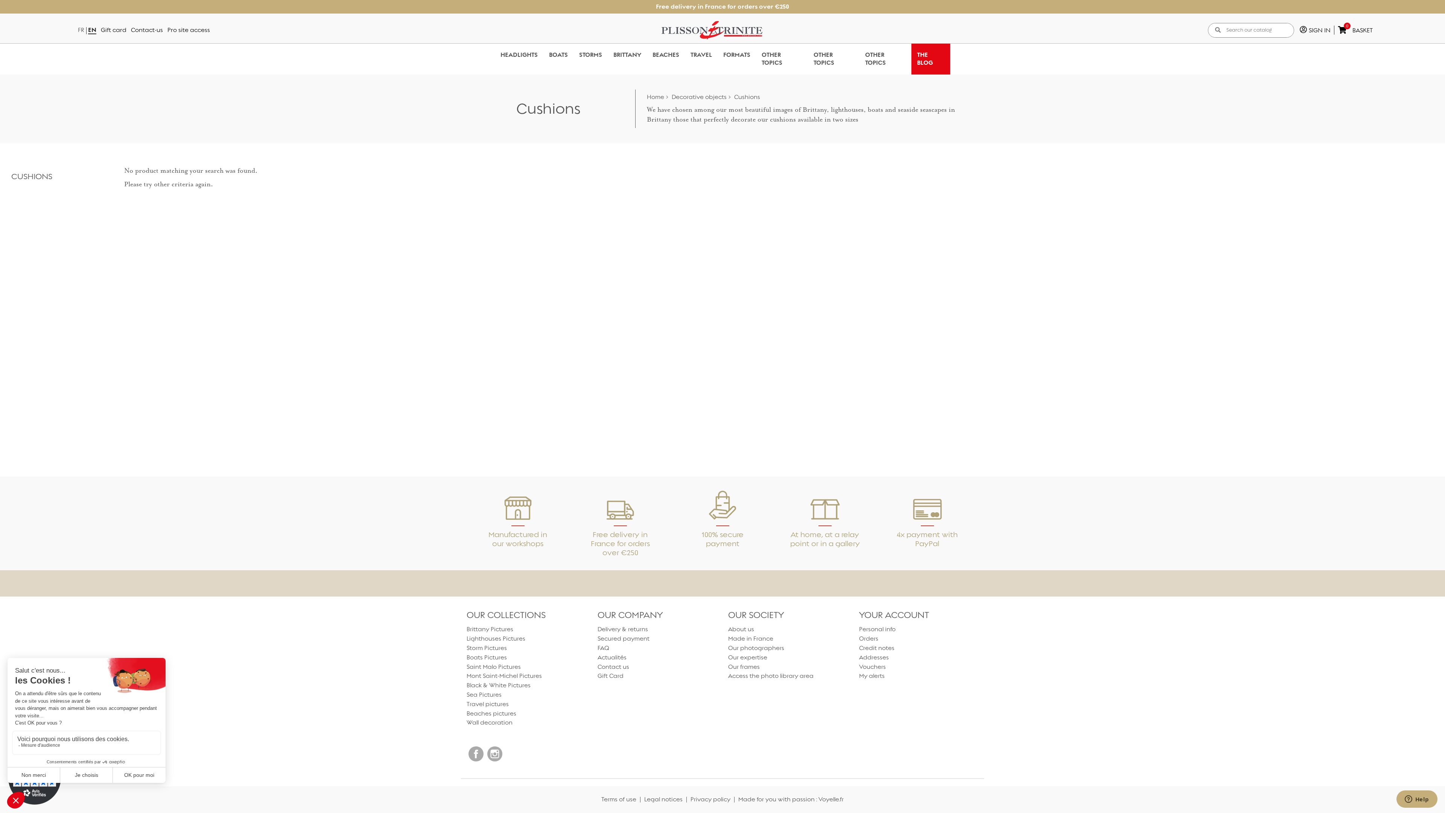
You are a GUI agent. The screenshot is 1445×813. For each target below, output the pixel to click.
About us (741, 629)
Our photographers (756, 648)
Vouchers (872, 666)
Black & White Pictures (499, 685)
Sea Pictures (484, 694)
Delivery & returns (623, 629)
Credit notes (876, 648)
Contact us (613, 666)
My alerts (872, 675)
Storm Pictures (487, 648)
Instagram (494, 753)
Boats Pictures (487, 657)
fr (81, 29)
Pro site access (188, 29)
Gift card (113, 29)
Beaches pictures (491, 713)
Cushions (31, 176)
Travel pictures (488, 704)
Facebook (476, 753)
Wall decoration (490, 722)
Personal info (877, 629)
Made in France (750, 638)
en (92, 29)
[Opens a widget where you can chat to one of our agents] (1416, 799)
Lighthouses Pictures (496, 638)
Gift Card (611, 675)
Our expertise (747, 657)
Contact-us (147, 29)
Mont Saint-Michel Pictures (504, 675)
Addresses (874, 657)
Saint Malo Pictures (494, 666)
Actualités (612, 657)
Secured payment (623, 638)
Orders (868, 638)
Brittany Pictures (490, 629)
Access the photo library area (771, 675)
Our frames (744, 666)
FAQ (603, 648)
